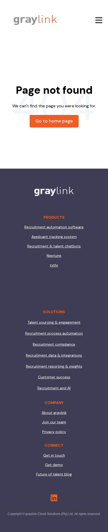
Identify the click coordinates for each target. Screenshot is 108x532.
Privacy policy (54, 431)
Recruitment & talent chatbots (54, 246)
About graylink (54, 412)
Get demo (54, 464)
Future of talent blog (54, 474)
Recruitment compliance (54, 344)
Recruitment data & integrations (54, 355)
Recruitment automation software (54, 227)
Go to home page (54, 121)
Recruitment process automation (54, 333)
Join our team (54, 422)
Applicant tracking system (54, 236)
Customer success (54, 377)
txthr (54, 265)
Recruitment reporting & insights (54, 366)
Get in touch (54, 455)
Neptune (54, 255)
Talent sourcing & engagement (54, 322)
